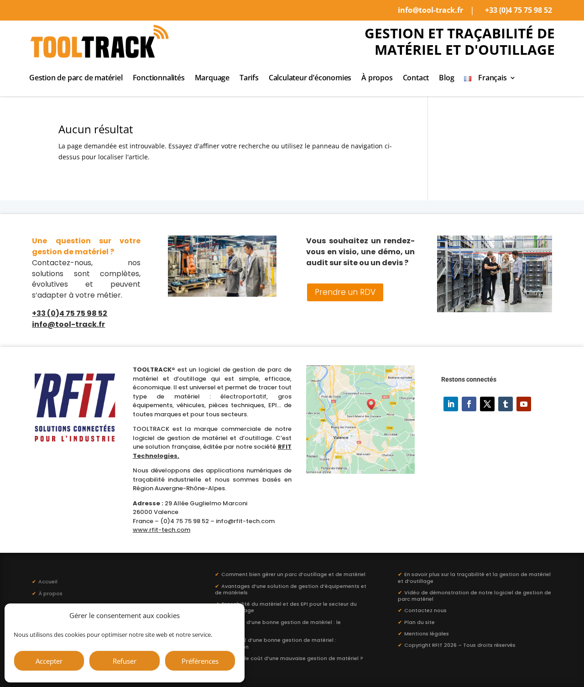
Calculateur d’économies (310, 78)
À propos (376, 78)
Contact (416, 78)
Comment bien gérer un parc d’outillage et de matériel (293, 574)
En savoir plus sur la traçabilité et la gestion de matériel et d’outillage (474, 577)
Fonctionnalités (159, 78)
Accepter (49, 661)
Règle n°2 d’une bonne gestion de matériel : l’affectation (275, 643)
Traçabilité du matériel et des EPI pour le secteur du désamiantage (286, 607)
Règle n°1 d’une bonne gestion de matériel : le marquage (278, 625)
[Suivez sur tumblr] (505, 404)
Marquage (212, 78)
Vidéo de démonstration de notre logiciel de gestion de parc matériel (474, 596)
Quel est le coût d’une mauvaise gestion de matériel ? (292, 658)
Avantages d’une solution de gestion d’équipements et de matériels (290, 589)
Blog (446, 78)
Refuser (124, 661)
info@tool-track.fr (430, 10)
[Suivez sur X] (487, 404)
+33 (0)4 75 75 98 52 (518, 10)
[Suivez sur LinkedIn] (450, 404)
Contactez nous (425, 610)
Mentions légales (426, 633)
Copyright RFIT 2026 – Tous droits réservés (460, 645)
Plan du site (419, 622)
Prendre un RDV (345, 292)
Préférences (200, 661)
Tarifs (249, 78)
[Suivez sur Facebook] (469, 404)
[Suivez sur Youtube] (523, 404)
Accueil (44, 581)
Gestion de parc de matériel (76, 78)
